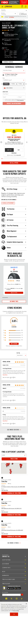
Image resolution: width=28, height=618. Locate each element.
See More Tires (14, 301)
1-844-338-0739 (24, 14)
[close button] (26, 603)
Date (4, 78)
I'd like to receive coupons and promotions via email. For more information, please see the (15, 100)
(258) (19, 280)
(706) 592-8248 (4, 512)
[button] (10, 377)
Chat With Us (7, 40)
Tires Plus (4, 481)
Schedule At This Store (14, 493)
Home (2, 19)
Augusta (11, 19)
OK (14, 614)
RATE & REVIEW (14, 343)
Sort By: (18, 352)
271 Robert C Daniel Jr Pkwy (19, 19)
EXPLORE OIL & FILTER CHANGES (8, 199)
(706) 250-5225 (4, 533)
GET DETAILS (11, 17)
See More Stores (13, 543)
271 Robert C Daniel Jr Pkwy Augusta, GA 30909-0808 (13, 486)
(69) (10, 505)
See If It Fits (14, 293)
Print (19, 150)
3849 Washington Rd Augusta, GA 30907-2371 (11, 508)
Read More (5, 374)
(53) (12, 30)
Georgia (6, 19)
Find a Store (25, 455)
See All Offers (14, 163)
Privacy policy (15, 610)
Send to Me (9, 150)
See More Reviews (13, 429)
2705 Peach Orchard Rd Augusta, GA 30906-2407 (12, 530)
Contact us (5, 557)
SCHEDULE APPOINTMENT (8, 203)
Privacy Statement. (20, 100)
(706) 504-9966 (8, 44)
